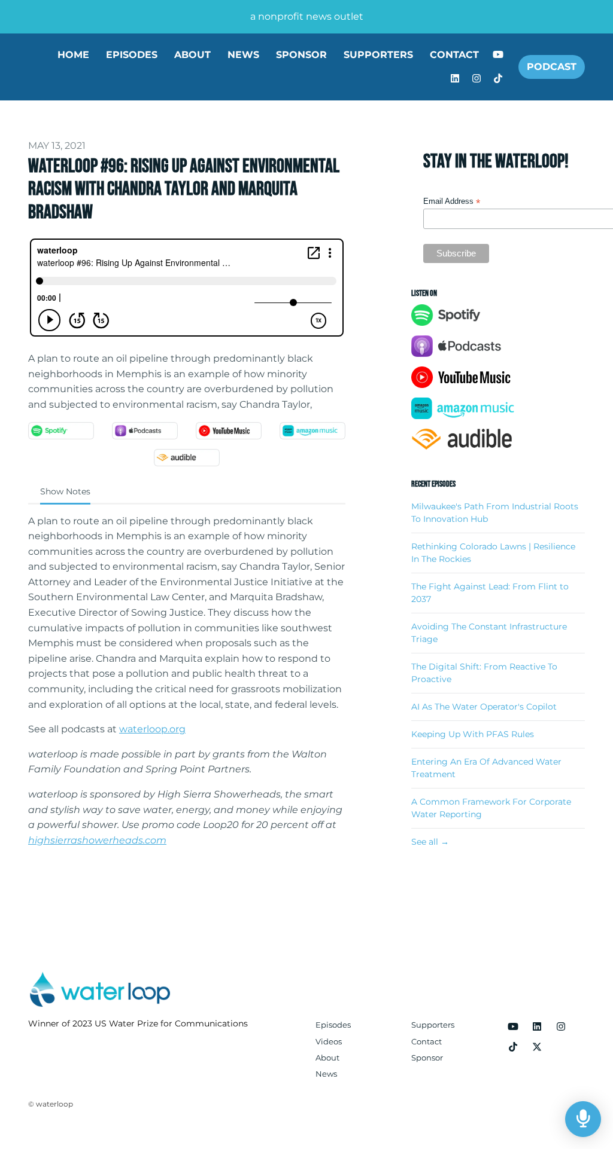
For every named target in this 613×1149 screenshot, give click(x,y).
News (243, 54)
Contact (454, 54)
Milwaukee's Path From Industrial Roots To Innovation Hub (494, 512)
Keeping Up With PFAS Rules (472, 734)
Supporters (378, 54)
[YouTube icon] (513, 1027)
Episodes (131, 54)
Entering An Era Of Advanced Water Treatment (486, 768)
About (192, 54)
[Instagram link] (476, 79)
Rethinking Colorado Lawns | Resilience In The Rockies (493, 552)
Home (73, 54)
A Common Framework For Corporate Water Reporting (491, 808)
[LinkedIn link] (455, 79)
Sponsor (301, 54)
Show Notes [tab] (65, 491)
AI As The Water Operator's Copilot (484, 706)
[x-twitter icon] (537, 1047)
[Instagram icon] (561, 1027)
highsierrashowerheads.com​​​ (97, 840)
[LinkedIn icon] (537, 1027)
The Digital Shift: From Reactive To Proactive (484, 672)
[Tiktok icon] (513, 1047)
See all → (430, 841)
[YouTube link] (498, 55)
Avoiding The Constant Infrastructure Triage (489, 632)
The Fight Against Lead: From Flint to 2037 (490, 592)
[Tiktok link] (498, 79)
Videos (328, 1041)
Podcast (551, 66)
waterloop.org (152, 729)
